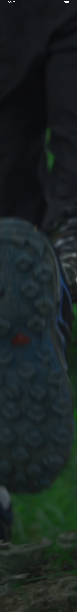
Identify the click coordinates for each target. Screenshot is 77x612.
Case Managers (29, 1)
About (19, 1)
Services (23, 1)
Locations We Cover (36, 1)
